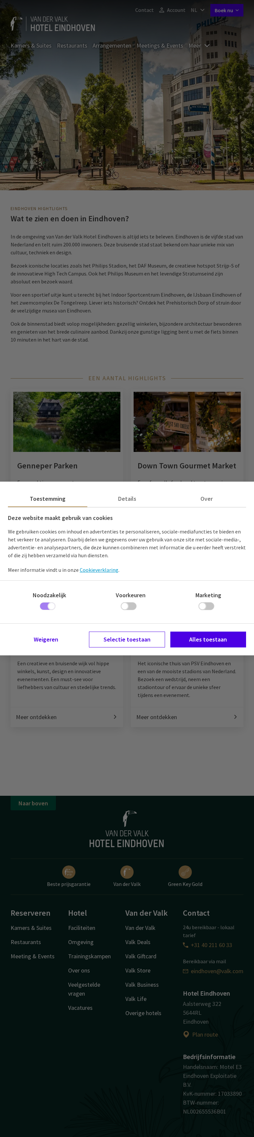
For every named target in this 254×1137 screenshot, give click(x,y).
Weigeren (46, 639)
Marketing (208, 595)
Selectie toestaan (127, 639)
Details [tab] (127, 498)
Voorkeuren (131, 595)
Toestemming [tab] (47, 498)
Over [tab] (206, 498)
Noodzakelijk (49, 595)
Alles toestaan (208, 639)
